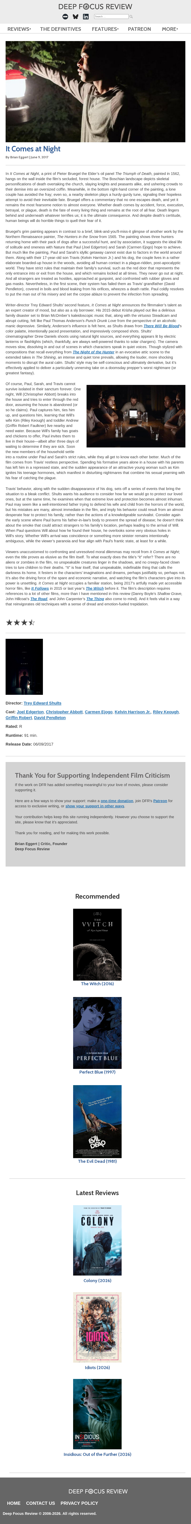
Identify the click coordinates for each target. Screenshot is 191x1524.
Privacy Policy (79, 1503)
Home (14, 1503)
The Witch (95, 588)
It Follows (40, 588)
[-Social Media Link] (65, 16)
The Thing (95, 599)
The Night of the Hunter (93, 352)
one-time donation (117, 801)
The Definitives (60, 29)
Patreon (139, 29)
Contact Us (40, 1503)
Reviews (18, 29)
